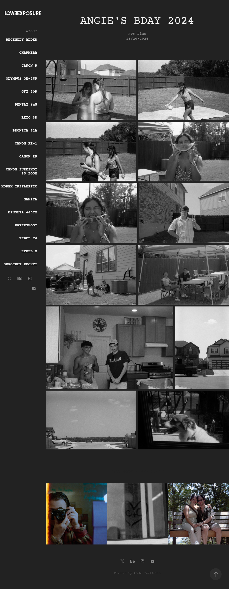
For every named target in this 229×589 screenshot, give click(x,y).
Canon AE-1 (26, 143)
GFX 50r (29, 91)
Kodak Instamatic (19, 186)
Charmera (28, 52)
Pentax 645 (26, 104)
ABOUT (31, 31)
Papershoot (26, 225)
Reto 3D (29, 117)
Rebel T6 (28, 238)
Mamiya (30, 199)
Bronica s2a (25, 130)
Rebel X (29, 251)
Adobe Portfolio (147, 573)
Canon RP (28, 156)
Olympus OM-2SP (21, 78)
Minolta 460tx (22, 212)
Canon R (29, 65)
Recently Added (21, 39)
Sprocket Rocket (20, 264)
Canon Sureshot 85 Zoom (21, 171)
